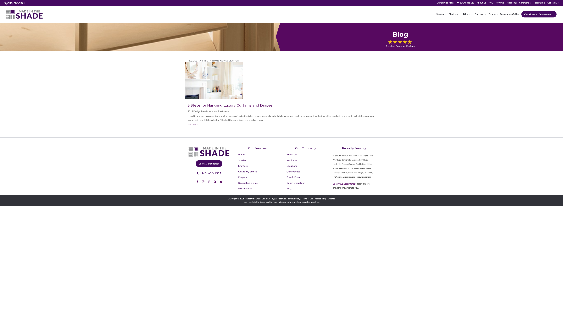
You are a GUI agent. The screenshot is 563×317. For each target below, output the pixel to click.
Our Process (293, 171)
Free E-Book (293, 177)
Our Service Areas (446, 3)
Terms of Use (307, 198)
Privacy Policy (293, 198)
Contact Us (553, 3)
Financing (512, 3)
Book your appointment (344, 183)
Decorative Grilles (509, 14)
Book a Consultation (209, 163)
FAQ (491, 3)
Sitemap (331, 198)
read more (193, 124)
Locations (291, 166)
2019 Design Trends (198, 111)
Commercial (525, 3)
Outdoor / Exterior (248, 171)
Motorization (245, 188)
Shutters (453, 14)
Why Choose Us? (465, 3)
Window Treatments (219, 111)
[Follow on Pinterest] (209, 181)
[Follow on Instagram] (203, 181)
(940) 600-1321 (210, 173)
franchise (315, 202)
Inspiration (539, 3)
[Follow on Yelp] (215, 181)
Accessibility (320, 198)
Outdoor (479, 14)
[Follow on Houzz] (220, 181)
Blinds (466, 14)
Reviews (500, 3)
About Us (481, 3)
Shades (440, 14)
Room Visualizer (295, 183)
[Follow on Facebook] (197, 181)
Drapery (493, 14)
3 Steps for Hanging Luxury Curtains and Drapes (230, 105)
